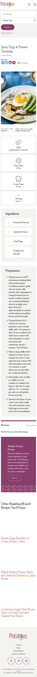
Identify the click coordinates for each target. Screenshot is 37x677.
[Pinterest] (14, 62)
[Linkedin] (10, 62)
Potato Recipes (18, 651)
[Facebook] (2, 62)
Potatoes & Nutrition (18, 654)
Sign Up (14, 478)
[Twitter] (6, 62)
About (18, 648)
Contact (18, 645)
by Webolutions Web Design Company (18, 673)
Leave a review (31, 425)
